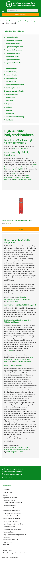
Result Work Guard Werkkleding (15, 117)
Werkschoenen (10, 113)
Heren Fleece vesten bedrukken (13, 524)
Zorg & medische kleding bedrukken (14, 535)
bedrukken (24, 148)
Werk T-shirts (9, 120)
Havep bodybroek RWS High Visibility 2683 (17, 220)
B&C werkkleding (11, 81)
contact (13, 173)
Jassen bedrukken (9, 527)
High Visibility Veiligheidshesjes (14, 47)
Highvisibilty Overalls (12, 301)
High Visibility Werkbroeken (13, 63)
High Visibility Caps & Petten (14, 40)
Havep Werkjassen (19, 177)
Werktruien (9, 110)
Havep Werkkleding (11, 68)
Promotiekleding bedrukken (12, 513)
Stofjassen (9, 107)
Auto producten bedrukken (11, 510)
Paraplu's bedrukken (9, 505)
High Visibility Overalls (12, 56)
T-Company (14, 557)
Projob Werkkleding (11, 72)
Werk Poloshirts (10, 97)
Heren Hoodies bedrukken (11, 516)
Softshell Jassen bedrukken (12, 529)
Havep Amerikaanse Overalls (22, 361)
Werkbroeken (9, 101)
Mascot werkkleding (11, 75)
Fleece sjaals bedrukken (11, 521)
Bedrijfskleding (10, 21)
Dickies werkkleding (11, 78)
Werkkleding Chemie (12, 94)
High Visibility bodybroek (13, 53)
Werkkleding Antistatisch (13, 88)
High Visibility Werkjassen (13, 60)
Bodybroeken (10, 104)
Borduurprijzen (8, 492)
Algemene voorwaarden (10, 498)
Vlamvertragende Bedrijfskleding (15, 91)
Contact (5, 495)
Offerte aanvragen (21, 14)
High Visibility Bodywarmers (14, 50)
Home (1, 21)
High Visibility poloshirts (13, 43)
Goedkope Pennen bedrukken (12, 502)
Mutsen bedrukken (9, 532)
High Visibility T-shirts (12, 37)
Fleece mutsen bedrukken (11, 518)
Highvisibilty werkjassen (21, 299)
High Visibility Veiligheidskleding (26, 21)
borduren (16, 148)
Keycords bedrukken (9, 508)
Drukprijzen (6, 489)
